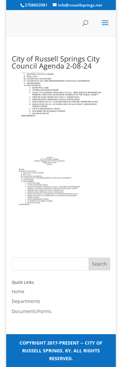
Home (18, 291)
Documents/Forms (31, 311)
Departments (26, 301)
